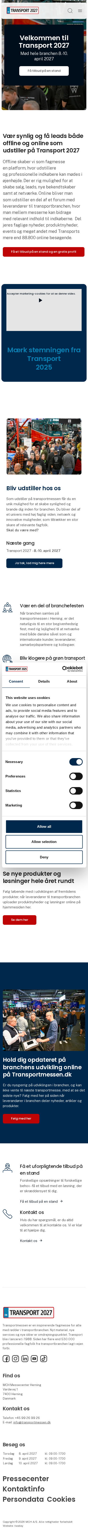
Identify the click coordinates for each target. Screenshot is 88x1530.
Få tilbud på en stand (44, 70)
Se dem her (19, 920)
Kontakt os (28, 1241)
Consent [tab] (16, 681)
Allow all (44, 826)
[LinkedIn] (24, 1361)
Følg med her (21, 1118)
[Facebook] (6, 1361)
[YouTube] (34, 1361)
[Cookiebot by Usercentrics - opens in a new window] (63, 669)
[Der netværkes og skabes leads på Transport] (44, 1020)
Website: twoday (13, 1525)
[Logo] (22, 11)
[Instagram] (15, 1361)
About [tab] (72, 681)
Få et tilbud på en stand (39, 1201)
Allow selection (44, 842)
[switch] (76, 776)
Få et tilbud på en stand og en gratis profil (43, 251)
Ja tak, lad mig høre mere (34, 563)
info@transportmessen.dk (32, 1422)
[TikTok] (43, 1361)
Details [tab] (44, 681)
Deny (44, 857)
